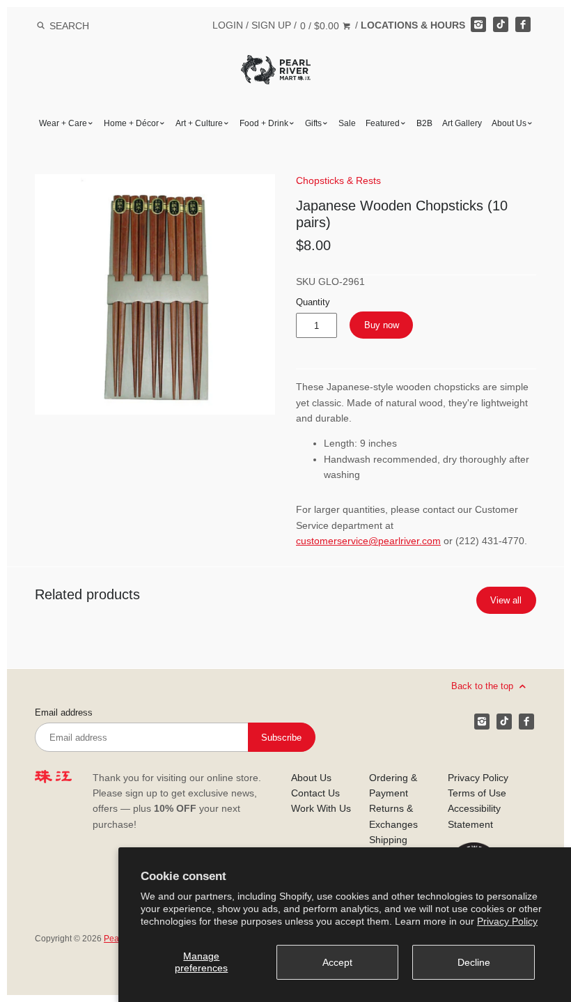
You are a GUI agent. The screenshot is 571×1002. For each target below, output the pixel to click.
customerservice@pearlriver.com (368, 540)
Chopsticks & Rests (338, 180)
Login (227, 25)
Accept (337, 962)
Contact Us (315, 793)
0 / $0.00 (321, 25)
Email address (64, 713)
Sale (347, 123)
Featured (383, 123)
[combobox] (88, 25)
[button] (155, 294)
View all (506, 600)
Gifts (313, 123)
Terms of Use (477, 793)
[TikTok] (500, 24)
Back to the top (483, 686)
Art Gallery (462, 123)
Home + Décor (131, 123)
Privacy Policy (507, 921)
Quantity (313, 302)
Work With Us (321, 808)
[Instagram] (478, 24)
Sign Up (271, 25)
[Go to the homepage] (276, 65)
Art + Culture (199, 123)
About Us (509, 123)
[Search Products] (41, 25)
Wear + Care (63, 123)
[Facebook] (523, 24)
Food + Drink (264, 123)
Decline (473, 962)
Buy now (381, 325)
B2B (424, 123)
